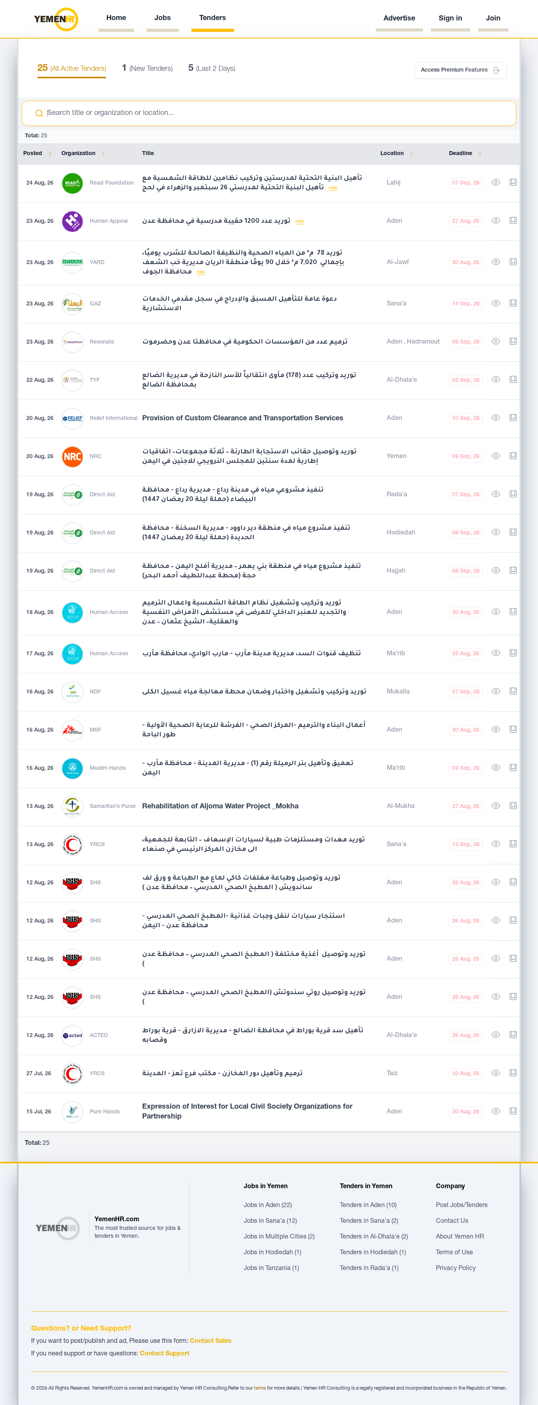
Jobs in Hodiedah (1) (272, 1253)
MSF (95, 730)
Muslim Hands (108, 768)
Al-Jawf (398, 263)
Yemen (396, 457)
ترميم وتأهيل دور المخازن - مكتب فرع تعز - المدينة (222, 1074)
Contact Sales (211, 1341)
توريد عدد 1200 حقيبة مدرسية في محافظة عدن (217, 221)
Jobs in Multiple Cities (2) (279, 1237)
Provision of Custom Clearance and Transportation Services (242, 418)
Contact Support (164, 1354)
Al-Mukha (401, 807)
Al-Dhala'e (402, 380)
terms (260, 1388)
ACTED (99, 1036)
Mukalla (398, 692)
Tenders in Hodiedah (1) (373, 1253)
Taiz (392, 1074)
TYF (95, 380)
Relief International (113, 419)
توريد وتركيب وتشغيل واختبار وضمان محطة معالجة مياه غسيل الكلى (254, 692)
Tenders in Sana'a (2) (369, 1221)
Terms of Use (454, 1253)
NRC (96, 457)
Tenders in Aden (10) (368, 1206)
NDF (95, 692)
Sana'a (396, 304)
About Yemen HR (460, 1237)
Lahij (394, 183)
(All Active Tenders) (71, 69)
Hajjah (396, 571)
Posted (32, 154)
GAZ (95, 304)
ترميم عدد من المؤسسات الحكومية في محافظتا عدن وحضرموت (245, 342)
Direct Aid (102, 495)
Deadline (460, 154)
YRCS (97, 845)
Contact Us (452, 1221)
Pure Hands (105, 1112)
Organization (78, 154)
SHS (95, 883)
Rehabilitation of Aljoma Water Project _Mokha (220, 806)
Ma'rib (396, 654)
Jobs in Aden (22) (268, 1206)
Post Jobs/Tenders (462, 1206)
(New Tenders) (147, 69)
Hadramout (423, 342)
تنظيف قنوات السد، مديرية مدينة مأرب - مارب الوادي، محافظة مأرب (251, 654)
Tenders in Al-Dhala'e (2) (374, 1237)
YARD (97, 263)
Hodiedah (401, 533)
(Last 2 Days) (211, 69)
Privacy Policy (456, 1269)
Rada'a (397, 495)
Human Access (109, 613)
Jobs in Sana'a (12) (270, 1221)
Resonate (102, 342)
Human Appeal (109, 221)
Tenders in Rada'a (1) (369, 1269)
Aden (394, 221)
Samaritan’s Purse (113, 807)
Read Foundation (112, 183)
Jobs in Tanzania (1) (271, 1269)
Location (392, 154)
